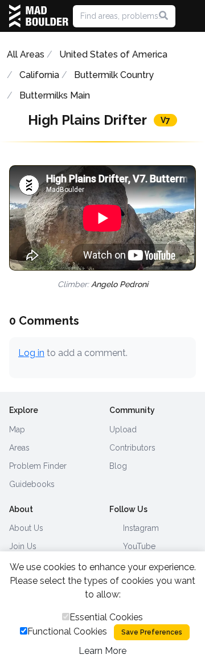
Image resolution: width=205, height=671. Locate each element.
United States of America (113, 54)
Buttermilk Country (114, 74)
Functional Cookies (67, 631)
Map (17, 429)
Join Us (22, 546)
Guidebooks (32, 484)
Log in (31, 352)
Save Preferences (151, 632)
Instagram (140, 528)
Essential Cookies (106, 617)
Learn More (102, 650)
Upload (123, 429)
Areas (19, 447)
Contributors (132, 447)
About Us (26, 528)
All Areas (25, 54)
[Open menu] (191, 16)
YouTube (138, 546)
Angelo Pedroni (119, 284)
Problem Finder (38, 465)
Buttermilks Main (54, 95)
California (39, 74)
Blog (118, 465)
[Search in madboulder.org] (163, 16)
